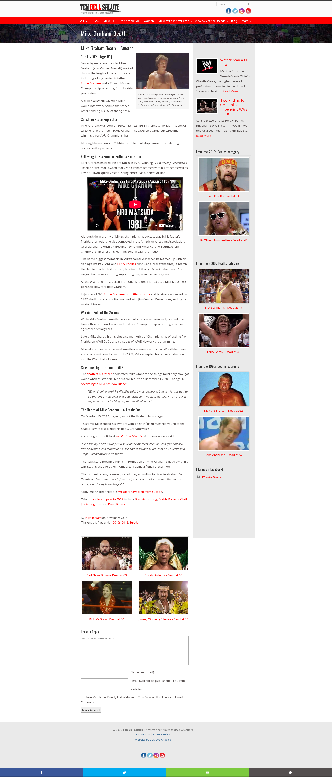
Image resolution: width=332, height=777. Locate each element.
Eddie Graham (91, 83)
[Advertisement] (223, 507)
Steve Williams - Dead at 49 (223, 308)
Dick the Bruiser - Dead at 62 (223, 410)
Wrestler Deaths (100, 6)
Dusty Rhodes (126, 264)
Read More (230, 91)
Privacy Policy (161, 734)
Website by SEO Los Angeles (153, 739)
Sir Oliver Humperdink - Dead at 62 (224, 240)
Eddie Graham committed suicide (127, 294)
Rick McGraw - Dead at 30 (106, 619)
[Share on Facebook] (41, 772)
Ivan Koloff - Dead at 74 (223, 196)
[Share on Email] (207, 772)
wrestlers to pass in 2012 (106, 499)
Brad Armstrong (146, 499)
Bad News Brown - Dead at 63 (106, 575)
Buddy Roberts (168, 499)
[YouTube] (162, 757)
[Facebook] (143, 757)
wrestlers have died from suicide (140, 492)
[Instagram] (156, 757)
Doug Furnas (117, 504)
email (158, 681)
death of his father (99, 374)
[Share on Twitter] (124, 772)
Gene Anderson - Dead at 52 (224, 455)
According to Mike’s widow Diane (103, 384)
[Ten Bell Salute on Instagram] (242, 13)
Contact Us (143, 734)
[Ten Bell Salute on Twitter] (235, 13)
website (136, 689)
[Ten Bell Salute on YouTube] (248, 13)
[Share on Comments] (290, 772)
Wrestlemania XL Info (234, 62)
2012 (125, 522)
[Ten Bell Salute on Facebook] (228, 13)
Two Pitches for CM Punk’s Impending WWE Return (233, 107)
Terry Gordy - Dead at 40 (224, 352)
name (142, 672)
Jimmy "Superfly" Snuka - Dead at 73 (163, 619)
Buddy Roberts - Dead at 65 (163, 575)
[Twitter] (150, 757)
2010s (117, 522)
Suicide (134, 522)
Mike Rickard (93, 518)
